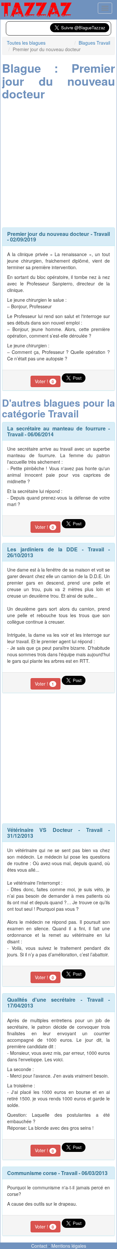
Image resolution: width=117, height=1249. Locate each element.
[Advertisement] (58, 162)
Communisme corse (32, 1173)
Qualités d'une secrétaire (41, 999)
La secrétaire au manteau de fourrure (56, 428)
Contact (39, 1245)
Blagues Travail (94, 42)
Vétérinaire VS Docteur (39, 830)
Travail (102, 234)
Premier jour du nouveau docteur (48, 234)
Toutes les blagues (26, 42)
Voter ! (44, 381)
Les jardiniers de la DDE (42, 549)
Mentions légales (68, 1245)
